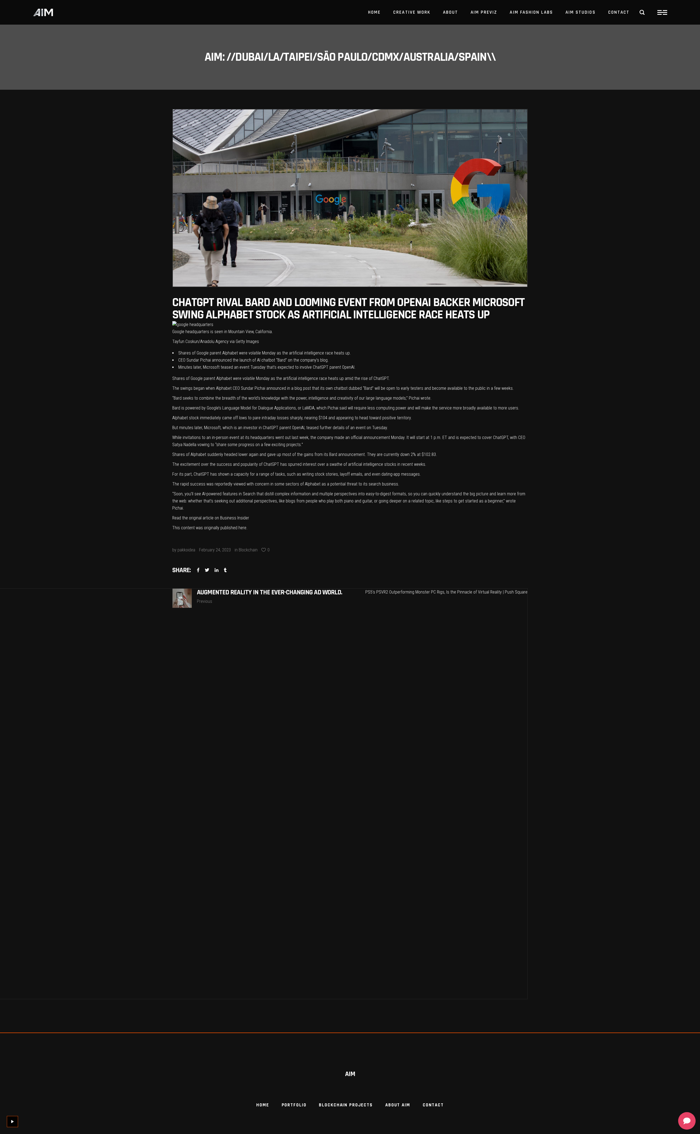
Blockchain (248, 550)
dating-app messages (400, 474)
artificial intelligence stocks (372, 464)
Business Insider (234, 518)
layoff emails (351, 474)
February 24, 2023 (215, 550)
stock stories (326, 474)
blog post (302, 388)
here (242, 527)
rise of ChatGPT (375, 378)
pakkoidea (186, 550)
